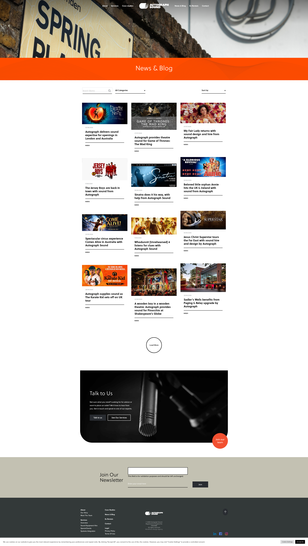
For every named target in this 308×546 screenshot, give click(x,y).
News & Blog (180, 5)
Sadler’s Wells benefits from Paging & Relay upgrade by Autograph (201, 303)
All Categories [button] (121, 90)
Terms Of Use (110, 534)
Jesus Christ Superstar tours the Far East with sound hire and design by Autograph (201, 240)
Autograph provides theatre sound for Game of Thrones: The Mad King (152, 140)
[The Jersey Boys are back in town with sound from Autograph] (104, 169)
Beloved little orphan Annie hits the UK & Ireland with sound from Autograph (201, 187)
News (87, 145)
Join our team (220, 441)
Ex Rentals (193, 5)
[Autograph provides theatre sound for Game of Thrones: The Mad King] (154, 116)
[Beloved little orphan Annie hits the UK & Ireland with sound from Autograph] (203, 167)
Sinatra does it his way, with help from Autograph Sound (152, 196)
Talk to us (98, 417)
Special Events (86, 528)
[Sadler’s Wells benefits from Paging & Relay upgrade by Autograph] (203, 277)
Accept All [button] (300, 542)
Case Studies (110, 510)
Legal (107, 528)
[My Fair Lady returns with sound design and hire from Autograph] (203, 113)
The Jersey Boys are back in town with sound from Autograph (102, 191)
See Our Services (119, 417)
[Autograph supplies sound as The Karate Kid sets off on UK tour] (104, 275)
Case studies (127, 5)
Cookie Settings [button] (287, 542)
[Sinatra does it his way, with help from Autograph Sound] (154, 175)
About (83, 510)
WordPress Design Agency (154, 529)
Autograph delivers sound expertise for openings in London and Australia (102, 135)
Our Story (84, 512)
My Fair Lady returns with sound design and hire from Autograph (201, 134)
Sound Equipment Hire (89, 525)
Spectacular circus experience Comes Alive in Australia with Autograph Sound (104, 242)
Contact (205, 5)
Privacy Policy (110, 531)
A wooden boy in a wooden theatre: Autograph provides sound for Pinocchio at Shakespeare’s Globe (153, 309)
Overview (84, 523)
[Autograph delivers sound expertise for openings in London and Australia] (104, 113)
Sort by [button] (205, 90)
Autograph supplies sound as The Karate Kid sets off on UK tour (104, 297)
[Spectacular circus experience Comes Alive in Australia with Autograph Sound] (104, 222)
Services (115, 5)
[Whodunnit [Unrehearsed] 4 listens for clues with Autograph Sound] (154, 225)
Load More (154, 345)
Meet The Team (86, 515)
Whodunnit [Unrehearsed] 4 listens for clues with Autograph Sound (152, 245)
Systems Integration (88, 531)
